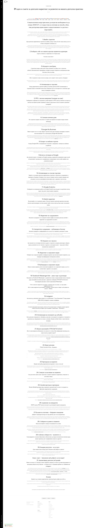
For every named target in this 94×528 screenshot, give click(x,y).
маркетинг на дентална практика (47, 489)
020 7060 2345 (39, 511)
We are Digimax (51, 505)
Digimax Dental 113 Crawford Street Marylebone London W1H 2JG (40, 505)
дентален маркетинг (34, 489)
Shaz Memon (31, 504)
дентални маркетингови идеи (40, 489)
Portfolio (49, 498)
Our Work (50, 512)
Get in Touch (53, 498)
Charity (49, 513)
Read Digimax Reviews (51, 508)
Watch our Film (44, 498)
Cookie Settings (50, 517)
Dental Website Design (51, 509)
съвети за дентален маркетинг (61, 489)
